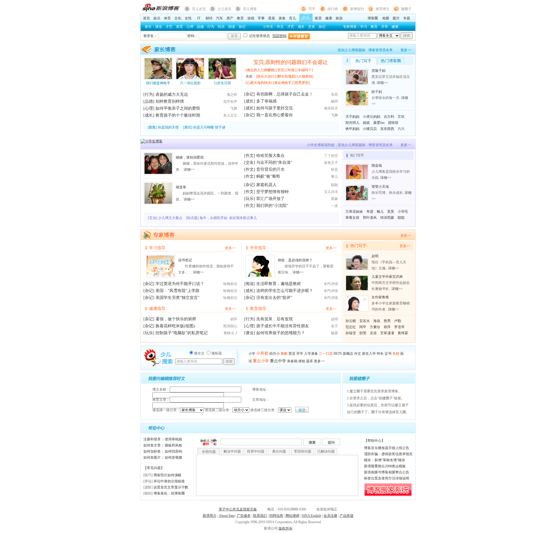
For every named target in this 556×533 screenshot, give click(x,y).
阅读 (231, 27)
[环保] (291, 70)
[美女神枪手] (283, 83)
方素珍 (375, 327)
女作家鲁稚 (380, 297)
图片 (396, 18)
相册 (385, 18)
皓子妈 (377, 92)
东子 (334, 326)
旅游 (339, 18)
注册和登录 (152, 439)
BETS (338, 354)
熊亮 (387, 321)
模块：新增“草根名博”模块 (384, 460)
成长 (301, 27)
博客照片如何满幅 (167, 475)
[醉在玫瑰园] (286, 76)
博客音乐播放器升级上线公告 (386, 448)
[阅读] (249, 284)
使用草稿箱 (173, 439)
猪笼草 (181, 187)
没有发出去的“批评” (274, 297)
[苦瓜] (281, 70)
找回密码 (279, 36)
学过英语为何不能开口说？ (180, 284)
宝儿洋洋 (331, 192)
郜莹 (362, 333)
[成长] (148, 115)
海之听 (232, 95)
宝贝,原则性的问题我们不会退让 (290, 62)
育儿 (292, 18)
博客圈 (372, 18)
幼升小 (274, 354)
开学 (299, 354)
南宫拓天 (331, 108)
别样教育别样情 (170, 101)
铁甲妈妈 (352, 129)
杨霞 (334, 333)
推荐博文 (382, 9)
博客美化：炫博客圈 (169, 493)
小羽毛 (403, 211)
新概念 (348, 354)
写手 (311, 9)
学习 (363, 27)
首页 (146, 18)
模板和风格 (173, 445)
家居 (318, 18)
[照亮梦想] (302, 83)
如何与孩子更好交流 (274, 108)
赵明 (334, 319)
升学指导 (258, 248)
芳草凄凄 (387, 333)
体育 (167, 18)
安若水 (364, 321)
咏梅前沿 (230, 284)
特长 (380, 354)
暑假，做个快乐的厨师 (176, 319)
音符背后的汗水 (270, 169)
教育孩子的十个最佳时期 (178, 115)
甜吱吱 (393, 123)
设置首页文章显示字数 (170, 487)
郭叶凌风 (370, 218)
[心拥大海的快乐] (259, 83)
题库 (309, 361)
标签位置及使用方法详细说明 (386, 478)
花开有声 (230, 102)
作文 (280, 27)
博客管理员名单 (380, 50)
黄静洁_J (230, 333)
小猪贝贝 (370, 129)
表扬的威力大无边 (172, 94)
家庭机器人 (266, 185)
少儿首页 (224, 9)
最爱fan (379, 123)
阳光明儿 (352, 123)
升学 (384, 27)
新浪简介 (210, 516)
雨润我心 (230, 326)
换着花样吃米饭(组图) (175, 326)
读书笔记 (185, 260)
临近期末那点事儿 (243, 218)
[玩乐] (249, 198)
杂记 (242, 27)
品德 (200, 27)
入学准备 (311, 354)
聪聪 (401, 218)
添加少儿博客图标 (351, 50)
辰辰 (334, 94)
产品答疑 (347, 516)
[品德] (148, 101)
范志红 (350, 327)
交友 (311, 27)
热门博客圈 (391, 61)
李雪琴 (399, 327)
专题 (406, 18)
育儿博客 (250, 9)
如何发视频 (173, 457)
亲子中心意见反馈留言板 (238, 509)
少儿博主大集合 (170, 218)
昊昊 (390, 211)
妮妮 (366, 123)
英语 (291, 354)
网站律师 (292, 516)
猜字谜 (220, 127)
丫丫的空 (331, 156)
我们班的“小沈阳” (272, 205)
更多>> (405, 50)
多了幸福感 (266, 101)
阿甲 (362, 327)
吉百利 (389, 117)
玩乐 (221, 27)
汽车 (219, 18)
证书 (388, 354)
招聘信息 (276, 516)
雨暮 (334, 199)
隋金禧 (377, 165)
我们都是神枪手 (158, 83)
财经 (209, 18)
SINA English (311, 516)
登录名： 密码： (214, 36)
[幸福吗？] (305, 70)
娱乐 (156, 18)
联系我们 (260, 516)
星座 (271, 18)
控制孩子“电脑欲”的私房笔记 (182, 333)
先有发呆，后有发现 (274, 319)
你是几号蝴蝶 (203, 127)
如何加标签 (152, 451)
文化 (177, 18)
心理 (189, 27)
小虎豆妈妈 (371, 117)
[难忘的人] (254, 70)
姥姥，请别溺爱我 (190, 157)
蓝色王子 (331, 163)
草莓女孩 (352, 218)
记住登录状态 (259, 36)
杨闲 (334, 101)
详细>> (382, 83)
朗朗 (334, 185)
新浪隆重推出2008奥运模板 (385, 466)
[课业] (249, 333)
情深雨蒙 (387, 218)
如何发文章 (152, 445)
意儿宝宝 (230, 115)
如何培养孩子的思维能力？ (280, 333)
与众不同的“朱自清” (274, 162)
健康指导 (157, 308)
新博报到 (357, 9)
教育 (240, 18)
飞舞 (233, 108)
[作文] (249, 155)
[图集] (152, 127)
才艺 (169, 27)
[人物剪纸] (305, 76)
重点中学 (278, 361)
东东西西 (387, 129)
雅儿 (334, 176)
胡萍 (233, 319)
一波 (334, 206)
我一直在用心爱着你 (274, 115)
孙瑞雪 (350, 333)
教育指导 (258, 308)
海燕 (376, 321)
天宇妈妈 (352, 117)
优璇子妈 (378, 71)
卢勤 (397, 321)
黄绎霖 (403, 333)
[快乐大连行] (266, 76)
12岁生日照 (222, 83)
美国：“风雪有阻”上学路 (178, 290)
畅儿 (380, 211)
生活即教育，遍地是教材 (278, 284)
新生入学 (369, 354)
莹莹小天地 (380, 187)
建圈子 (406, 9)
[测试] (187, 127)
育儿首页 (199, 9)
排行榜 (333, 9)
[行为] (148, 94)
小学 (251, 354)
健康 (328, 18)
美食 (282, 18)
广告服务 (244, 516)
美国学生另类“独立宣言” (178, 297)
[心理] (148, 108)
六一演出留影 (190, 83)
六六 (401, 129)
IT (198, 18)
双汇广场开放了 (270, 198)
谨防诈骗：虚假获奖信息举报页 (388, 454)
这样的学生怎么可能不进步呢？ (284, 290)
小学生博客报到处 (321, 145)
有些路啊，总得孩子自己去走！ (284, 94)
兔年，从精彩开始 (213, 218)
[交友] (249, 162)
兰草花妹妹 (354, 211)
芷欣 (401, 117)
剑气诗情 (331, 284)
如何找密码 (173, 451)
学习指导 (157, 248)
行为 (210, 27)
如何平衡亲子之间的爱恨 (178, 108)
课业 (158, 27)
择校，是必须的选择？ (295, 260)
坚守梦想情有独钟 (272, 192)
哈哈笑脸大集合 (270, 155)
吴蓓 (373, 333)
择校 (301, 361)
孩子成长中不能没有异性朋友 (282, 326)
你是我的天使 (168, 127)
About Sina (227, 516)
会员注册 (330, 516)
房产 (229, 18)
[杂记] (249, 94)
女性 (188, 18)
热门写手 (358, 246)
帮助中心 (374, 441)
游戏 (250, 18)
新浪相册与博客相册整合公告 (386, 472)
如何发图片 (152, 457)
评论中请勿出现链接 (169, 481)
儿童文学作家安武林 (387, 277)
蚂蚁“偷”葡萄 (268, 176)
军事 (261, 18)
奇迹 (369, 211)
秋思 (334, 170)
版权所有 (285, 528)
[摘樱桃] (269, 70)
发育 (179, 27)
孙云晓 (350, 321)
